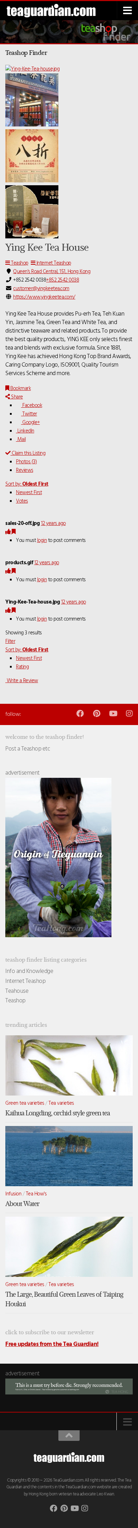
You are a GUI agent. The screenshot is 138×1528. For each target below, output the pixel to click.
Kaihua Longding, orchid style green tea (57, 1113)
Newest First (29, 492)
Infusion (13, 1194)
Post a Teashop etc (27, 749)
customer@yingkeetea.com (41, 288)
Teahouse (16, 991)
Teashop (19, 263)
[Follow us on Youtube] (112, 713)
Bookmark (20, 388)
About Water (22, 1203)
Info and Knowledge (29, 971)
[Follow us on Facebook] (80, 713)
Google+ (30, 422)
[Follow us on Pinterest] (96, 713)
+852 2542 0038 (62, 280)
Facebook (31, 405)
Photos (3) (26, 462)
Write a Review (21, 681)
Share (16, 397)
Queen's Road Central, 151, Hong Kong (51, 271)
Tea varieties (61, 1103)
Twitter (29, 414)
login (42, 540)
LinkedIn (25, 431)
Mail (21, 439)
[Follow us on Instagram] (129, 713)
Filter (10, 641)
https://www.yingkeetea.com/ (44, 297)
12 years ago (53, 523)
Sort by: (26, 484)
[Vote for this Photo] (8, 532)
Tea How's (36, 1194)
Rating (22, 667)
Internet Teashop (53, 263)
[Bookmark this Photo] (14, 532)
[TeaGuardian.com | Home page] (56, 10)
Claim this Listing (28, 453)
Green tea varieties (24, 1103)
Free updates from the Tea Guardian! (52, 1344)
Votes (22, 501)
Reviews (24, 470)
